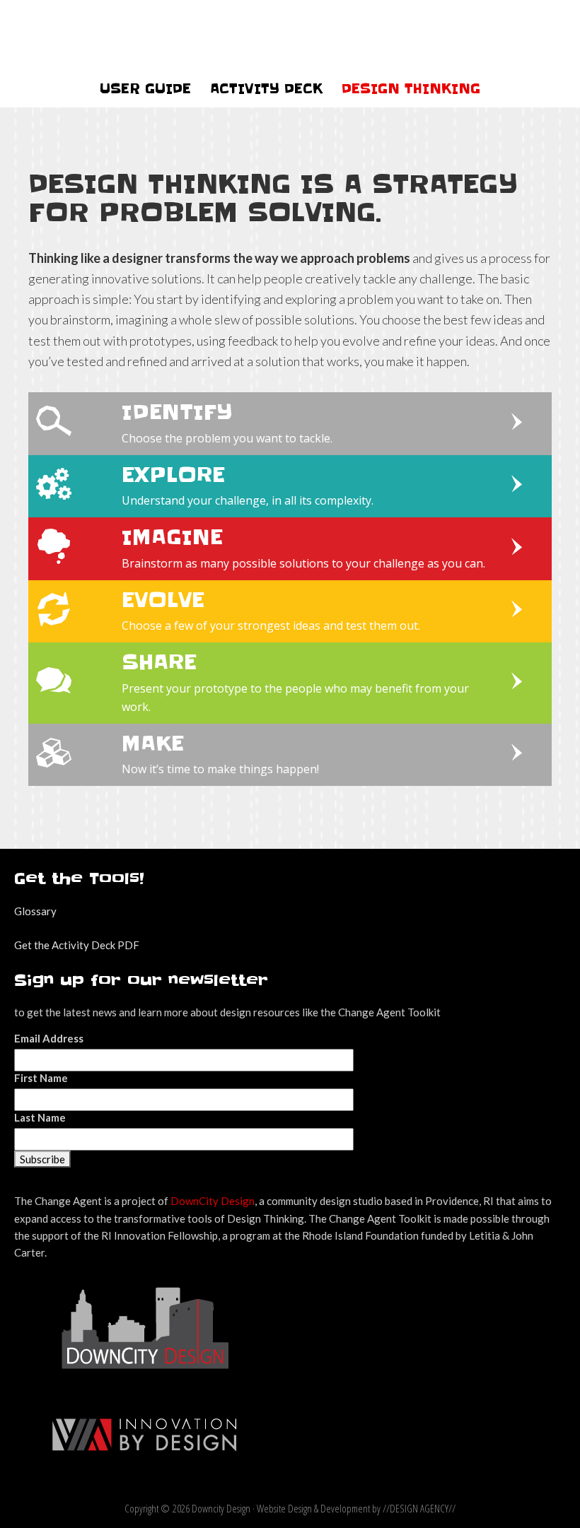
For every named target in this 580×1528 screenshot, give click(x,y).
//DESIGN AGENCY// (419, 1508)
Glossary (35, 911)
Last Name (40, 1117)
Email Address (48, 1038)
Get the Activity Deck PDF (76, 945)
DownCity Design (212, 1200)
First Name (41, 1077)
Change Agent (290, 35)
